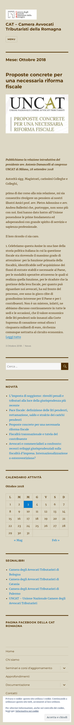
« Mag (18, 540)
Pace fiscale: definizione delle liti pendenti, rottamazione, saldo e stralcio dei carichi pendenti (38, 414)
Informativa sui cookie (27, 711)
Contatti (11, 693)
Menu (11, 39)
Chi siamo (12, 659)
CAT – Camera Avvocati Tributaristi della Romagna (33, 26)
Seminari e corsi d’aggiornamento (29, 668)
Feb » (56, 540)
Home (10, 651)
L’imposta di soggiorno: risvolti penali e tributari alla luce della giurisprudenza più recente (37, 400)
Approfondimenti (18, 676)
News (28, 345)
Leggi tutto (13, 337)
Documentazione (18, 684)
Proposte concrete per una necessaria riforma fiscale (34, 80)
